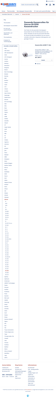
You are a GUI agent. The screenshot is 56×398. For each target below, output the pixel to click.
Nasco (5, 176)
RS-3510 (7, 251)
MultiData (6, 171)
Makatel (6, 154)
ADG (5, 48)
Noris (5, 186)
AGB (16, 376)
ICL (5, 135)
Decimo (6, 99)
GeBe (5, 116)
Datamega (6, 95)
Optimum (6, 279)
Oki (5, 191)
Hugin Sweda (7, 127)
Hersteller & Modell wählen (10, 46)
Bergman (6, 67)
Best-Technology (8, 72)
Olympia (6, 197)
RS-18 (6, 231)
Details (43, 60)
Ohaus (6, 188)
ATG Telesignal (8, 57)
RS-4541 (7, 262)
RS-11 (6, 227)
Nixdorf (6, 184)
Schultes (6, 308)
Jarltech (6, 148)
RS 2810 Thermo (8, 223)
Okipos (6, 193)
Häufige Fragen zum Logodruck (33, 373)
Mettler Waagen (8, 163)
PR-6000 (7, 211)
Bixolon (6, 74)
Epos (5, 108)
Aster (5, 55)
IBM (5, 133)
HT (5, 125)
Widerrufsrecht (19, 373)
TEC (5, 327)
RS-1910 (7, 233)
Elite (5, 106)
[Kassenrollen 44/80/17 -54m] (28, 54)
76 (5, 207)
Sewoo (6, 315)
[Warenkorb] (53, 4)
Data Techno (7, 93)
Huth (5, 129)
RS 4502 (7, 225)
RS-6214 (7, 274)
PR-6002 (7, 213)
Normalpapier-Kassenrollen (10, 25)
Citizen (6, 89)
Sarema (6, 306)
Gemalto (6, 120)
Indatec (6, 140)
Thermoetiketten (8, 37)
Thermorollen (7, 22)
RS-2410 (7, 235)
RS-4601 (7, 264)
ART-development (8, 52)
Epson (5, 110)
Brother (6, 80)
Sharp (5, 317)
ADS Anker (7, 50)
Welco (5, 349)
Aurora (6, 59)
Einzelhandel (31, 367)
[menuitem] (30, 4)
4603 (6, 203)
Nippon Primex (8, 182)
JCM (5, 150)
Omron (6, 199)
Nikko (5, 180)
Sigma (5, 321)
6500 (6, 205)
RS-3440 (7, 249)
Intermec (6, 144)
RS (5, 221)
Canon (6, 82)
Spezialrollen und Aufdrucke (8, 33)
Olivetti (6, 195)
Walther (6, 347)
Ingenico (6, 142)
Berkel (6, 69)
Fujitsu (6, 112)
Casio (5, 84)
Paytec (6, 285)
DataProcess (7, 97)
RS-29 (6, 243)
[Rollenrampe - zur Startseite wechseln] (8, 6)
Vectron (6, 342)
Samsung (6, 302)
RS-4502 (7, 255)
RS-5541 (7, 268)
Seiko (5, 310)
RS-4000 (7, 253)
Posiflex (6, 289)
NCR (5, 178)
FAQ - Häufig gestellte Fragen (33, 370)
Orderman (7, 281)
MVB (5, 174)
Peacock (6, 287)
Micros (6, 167)
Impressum (18, 378)
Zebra (5, 357)
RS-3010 (7, 245)
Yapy (5, 355)
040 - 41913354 (7, 375)
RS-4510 (7, 260)
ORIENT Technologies (9, 283)
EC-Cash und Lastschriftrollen (8, 29)
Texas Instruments (9, 330)
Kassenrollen (31, 376)
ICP (5, 137)
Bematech (6, 65)
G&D (5, 114)
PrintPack (6, 291)
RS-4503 (7, 258)
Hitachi (6, 123)
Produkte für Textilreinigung (7, 40)
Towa (5, 334)
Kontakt (17, 367)
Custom (6, 91)
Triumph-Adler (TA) (9, 336)
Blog (5, 19)
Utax (5, 340)
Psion (5, 293)
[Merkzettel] (46, 4)
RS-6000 (7, 272)
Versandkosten (28, 389)
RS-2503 (7, 237)
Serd (5, 313)
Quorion (6, 296)
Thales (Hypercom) (8, 332)
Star (5, 325)
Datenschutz (18, 374)
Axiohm (6, 61)
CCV (5, 86)
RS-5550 (7, 270)
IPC (5, 146)
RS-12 (6, 229)
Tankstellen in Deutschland (31, 379)
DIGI (5, 103)
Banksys (6, 63)
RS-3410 (7, 247)
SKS (5, 323)
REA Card (6, 298)
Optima (6, 276)
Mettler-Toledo (8, 165)
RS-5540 (7, 266)
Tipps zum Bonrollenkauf (31, 384)
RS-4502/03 (7, 256)
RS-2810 (7, 241)
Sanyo (5, 304)
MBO (5, 157)
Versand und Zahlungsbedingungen (20, 370)
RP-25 (6, 219)
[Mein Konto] (50, 4)
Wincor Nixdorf (8, 351)
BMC (5, 78)
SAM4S (6, 300)
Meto (5, 161)
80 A (6, 209)
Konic (5, 152)
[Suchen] (37, 4)
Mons (5, 169)
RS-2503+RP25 (8, 239)
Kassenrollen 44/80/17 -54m (43, 45)
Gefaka (6, 118)
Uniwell (6, 338)
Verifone (6, 344)
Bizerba (6, 76)
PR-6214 (7, 217)
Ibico (5, 131)
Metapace (6, 159)
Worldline (6, 353)
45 (5, 201)
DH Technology (8, 101)
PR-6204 (7, 215)
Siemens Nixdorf (8, 319)
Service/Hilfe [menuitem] (50, 1)
